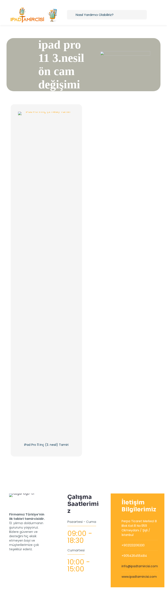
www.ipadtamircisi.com (139, 576)
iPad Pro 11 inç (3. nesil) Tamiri (46, 445)
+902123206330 (133, 545)
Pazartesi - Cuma (81, 521)
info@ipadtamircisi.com (140, 566)
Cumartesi (76, 550)
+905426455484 (134, 556)
